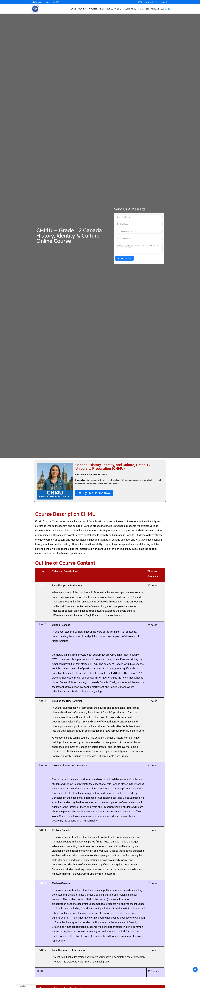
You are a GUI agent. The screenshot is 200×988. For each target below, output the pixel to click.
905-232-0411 (58, 2)
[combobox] (117, 231)
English (22, 986)
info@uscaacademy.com (41, 2)
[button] (94, 493)
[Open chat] (195, 969)
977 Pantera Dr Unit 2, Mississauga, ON (153, 2)
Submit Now (124, 258)
